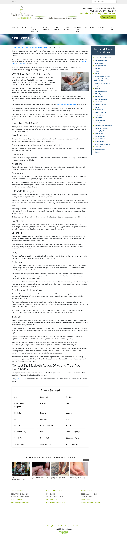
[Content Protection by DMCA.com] (63, 533)
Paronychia (98, 117)
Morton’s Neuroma (100, 112)
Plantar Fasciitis (100, 120)
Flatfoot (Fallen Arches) (102, 76)
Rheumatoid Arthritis (101, 128)
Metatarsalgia (99, 109)
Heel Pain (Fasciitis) (101, 99)
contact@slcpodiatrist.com (20, 502)
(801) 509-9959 (16, 499)
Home (14, 47)
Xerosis (97, 152)
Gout (97, 88)
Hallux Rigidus (99, 94)
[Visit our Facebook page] (11, 2)
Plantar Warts (99, 123)
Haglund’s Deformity (101, 91)
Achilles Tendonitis (101, 60)
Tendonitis (98, 146)
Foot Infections (99, 102)
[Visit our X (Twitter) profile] (13, 2)
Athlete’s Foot (99, 63)
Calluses (97, 71)
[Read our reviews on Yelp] (15, 2)
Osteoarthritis (99, 115)
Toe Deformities (100, 149)
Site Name (22, 14)
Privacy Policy (52, 526)
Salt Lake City (86, 13)
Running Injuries (100, 131)
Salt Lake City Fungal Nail (103, 83)
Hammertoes (99, 96)
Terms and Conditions (72, 526)
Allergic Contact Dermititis (103, 58)
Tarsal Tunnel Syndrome (102, 144)
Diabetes (97, 73)
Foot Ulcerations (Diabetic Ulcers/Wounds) (102, 79)
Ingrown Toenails (100, 104)
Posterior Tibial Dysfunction (103, 125)
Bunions (97, 68)
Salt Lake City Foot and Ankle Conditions (32, 47)
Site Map (60, 526)
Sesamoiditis (99, 133)
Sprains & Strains (100, 139)
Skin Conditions (100, 136)
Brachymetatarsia (100, 65)
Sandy (98, 13)
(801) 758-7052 (86, 499)
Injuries (97, 107)
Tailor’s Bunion (99, 141)
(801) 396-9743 (51, 499)
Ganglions (98, 86)
